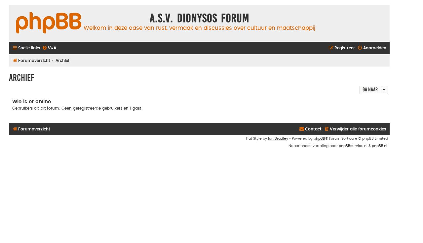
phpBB (319, 138)
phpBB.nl (379, 146)
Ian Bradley (278, 138)
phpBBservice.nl (353, 146)
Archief (21, 78)
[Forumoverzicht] (49, 23)
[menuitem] (49, 48)
